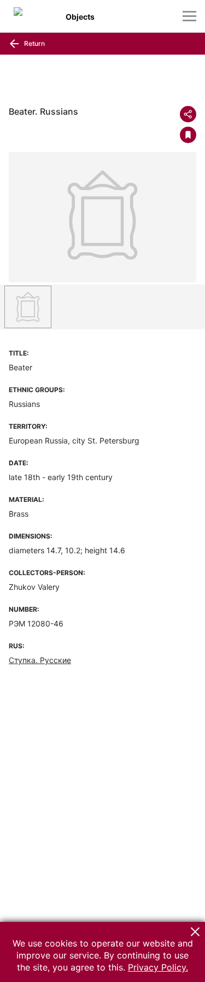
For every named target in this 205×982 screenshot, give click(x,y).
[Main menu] (189, 16)
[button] (195, 932)
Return (33, 43)
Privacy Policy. (158, 967)
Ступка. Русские (40, 660)
